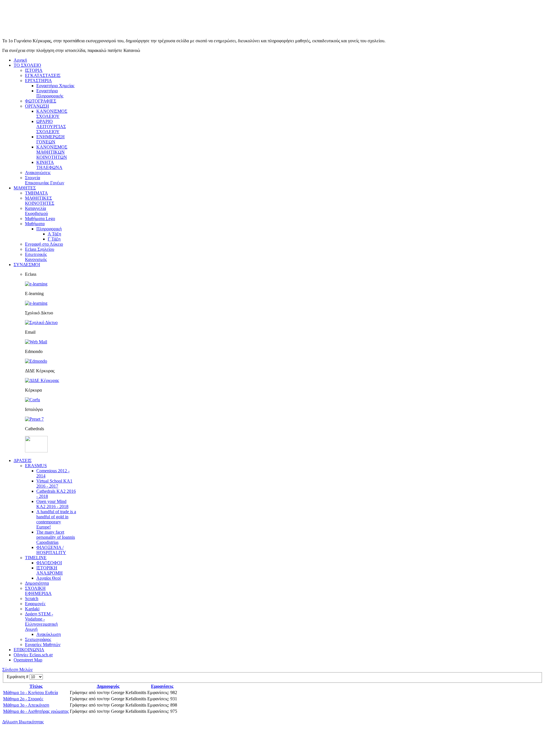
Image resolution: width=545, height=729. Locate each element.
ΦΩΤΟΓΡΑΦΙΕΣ (40, 101)
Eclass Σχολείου (39, 249)
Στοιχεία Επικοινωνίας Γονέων (44, 180)
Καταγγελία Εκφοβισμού (36, 211)
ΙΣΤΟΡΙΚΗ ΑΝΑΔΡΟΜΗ (49, 570)
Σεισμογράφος (38, 639)
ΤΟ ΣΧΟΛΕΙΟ (27, 65)
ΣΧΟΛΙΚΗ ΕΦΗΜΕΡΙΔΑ (38, 591)
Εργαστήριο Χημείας (55, 85)
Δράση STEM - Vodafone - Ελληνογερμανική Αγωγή (41, 621)
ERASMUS (36, 465)
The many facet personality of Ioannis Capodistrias (55, 537)
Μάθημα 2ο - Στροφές (23, 698)
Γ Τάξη (54, 239)
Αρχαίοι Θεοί (48, 578)
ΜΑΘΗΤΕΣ (25, 187)
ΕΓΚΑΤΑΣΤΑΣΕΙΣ (42, 75)
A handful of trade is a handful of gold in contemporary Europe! (56, 519)
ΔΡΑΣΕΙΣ (23, 460)
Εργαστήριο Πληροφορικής (49, 93)
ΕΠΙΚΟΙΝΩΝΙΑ (29, 649)
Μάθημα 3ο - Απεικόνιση (26, 705)
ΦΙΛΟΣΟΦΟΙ (49, 562)
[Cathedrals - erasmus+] (36, 450)
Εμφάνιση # (18, 676)
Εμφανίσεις (162, 686)
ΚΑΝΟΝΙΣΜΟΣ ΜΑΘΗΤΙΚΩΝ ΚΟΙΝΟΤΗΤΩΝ (51, 152)
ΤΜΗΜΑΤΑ (36, 193)
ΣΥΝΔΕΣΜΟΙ (27, 264)
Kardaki (32, 608)
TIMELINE (36, 557)
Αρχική (20, 60)
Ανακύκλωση (48, 634)
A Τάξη (54, 233)
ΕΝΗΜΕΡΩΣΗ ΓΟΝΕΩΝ (50, 139)
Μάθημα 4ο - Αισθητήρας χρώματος (36, 711)
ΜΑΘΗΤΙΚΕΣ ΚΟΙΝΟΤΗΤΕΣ (39, 201)
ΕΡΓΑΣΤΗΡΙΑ (38, 80)
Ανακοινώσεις (38, 172)
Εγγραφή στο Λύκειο (44, 244)
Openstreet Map (28, 659)
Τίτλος (36, 686)
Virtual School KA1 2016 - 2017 (54, 483)
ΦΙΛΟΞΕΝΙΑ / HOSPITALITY (51, 550)
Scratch (31, 598)
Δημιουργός (108, 686)
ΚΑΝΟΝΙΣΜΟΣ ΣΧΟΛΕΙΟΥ (51, 114)
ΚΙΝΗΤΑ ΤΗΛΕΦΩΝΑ (49, 165)
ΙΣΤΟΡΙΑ (34, 70)
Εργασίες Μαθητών (42, 644)
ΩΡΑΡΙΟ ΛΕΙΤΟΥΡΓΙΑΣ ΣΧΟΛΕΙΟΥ (51, 126)
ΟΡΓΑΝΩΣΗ (37, 106)
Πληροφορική (49, 228)
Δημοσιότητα (37, 583)
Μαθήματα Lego (40, 218)
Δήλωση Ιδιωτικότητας (23, 721)
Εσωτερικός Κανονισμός (36, 257)
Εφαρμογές (35, 603)
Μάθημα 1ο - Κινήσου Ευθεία (30, 692)
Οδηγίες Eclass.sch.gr (33, 654)
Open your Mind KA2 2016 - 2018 (52, 504)
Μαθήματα (35, 223)
